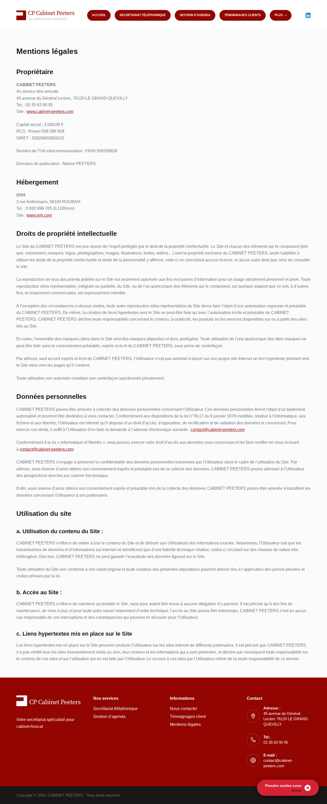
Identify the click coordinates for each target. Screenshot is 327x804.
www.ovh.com (39, 215)
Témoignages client (188, 716)
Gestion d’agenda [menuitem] (195, 15)
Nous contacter (183, 708)
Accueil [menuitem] (99, 15)
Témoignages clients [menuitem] (242, 15)
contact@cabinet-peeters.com (218, 429)
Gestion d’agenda (109, 716)
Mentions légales (185, 724)
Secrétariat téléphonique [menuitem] (143, 15)
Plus (279, 15)
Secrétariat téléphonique (115, 708)
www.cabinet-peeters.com (50, 111)
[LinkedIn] (308, 15)
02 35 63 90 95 (275, 742)
